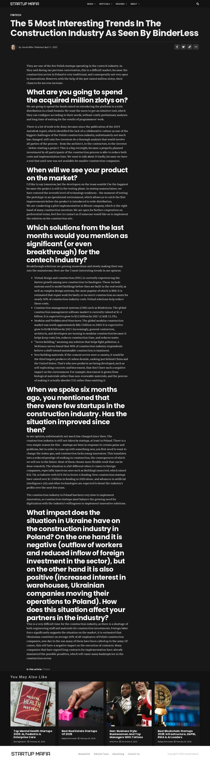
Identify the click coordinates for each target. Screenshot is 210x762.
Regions (120, 3)
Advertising (118, 754)
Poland (46, 669)
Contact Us (134, 754)
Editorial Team (101, 754)
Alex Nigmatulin (20, 741)
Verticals (104, 3)
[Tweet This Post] (183, 47)
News (90, 3)
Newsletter (84, 754)
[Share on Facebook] (177, 47)
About (134, 3)
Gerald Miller (28, 47)
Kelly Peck (114, 741)
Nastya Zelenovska (69, 738)
